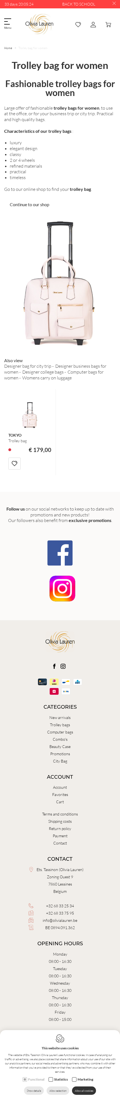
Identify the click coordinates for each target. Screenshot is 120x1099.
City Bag (60, 761)
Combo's (60, 739)
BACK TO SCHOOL (78, 4)
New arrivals (60, 717)
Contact (60, 843)
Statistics (61, 1079)
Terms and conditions (60, 814)
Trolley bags (60, 724)
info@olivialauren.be (60, 920)
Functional (36, 1079)
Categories (60, 707)
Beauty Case (60, 746)
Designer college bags (43, 371)
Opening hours (60, 944)
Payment (60, 835)
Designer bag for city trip (27, 366)
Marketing (85, 1079)
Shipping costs (60, 821)
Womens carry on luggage (47, 377)
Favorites (60, 794)
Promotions (60, 753)
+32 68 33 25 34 (60, 905)
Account (60, 777)
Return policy (60, 828)
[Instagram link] (63, 666)
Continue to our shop (29, 204)
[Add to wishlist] (14, 464)
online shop (34, 189)
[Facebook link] (55, 666)
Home (8, 48)
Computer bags (60, 732)
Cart (60, 801)
